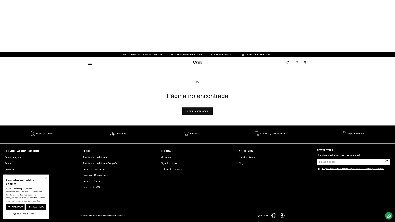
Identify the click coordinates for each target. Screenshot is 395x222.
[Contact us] (389, 216)
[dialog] (26, 197)
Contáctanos (11, 169)
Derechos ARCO (91, 187)
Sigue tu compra (169, 163)
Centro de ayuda (13, 157)
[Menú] (90, 63)
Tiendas (8, 163)
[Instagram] (274, 215)
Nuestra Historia (247, 157)
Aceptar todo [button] (15, 207)
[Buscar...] (288, 62)
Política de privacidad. (31, 200)
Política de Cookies (92, 181)
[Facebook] (282, 215)
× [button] (46, 178)
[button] (304, 62)
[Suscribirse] (386, 160)
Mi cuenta (166, 157)
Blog (241, 163)
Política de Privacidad (93, 169)
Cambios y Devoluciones (95, 175)
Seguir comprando (197, 111)
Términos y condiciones (95, 157)
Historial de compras (171, 169)
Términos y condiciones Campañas (100, 163)
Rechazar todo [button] (36, 207)
